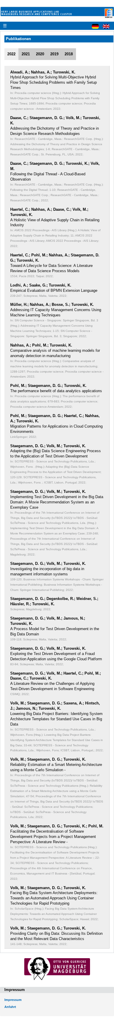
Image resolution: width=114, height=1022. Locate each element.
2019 (54, 54)
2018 (69, 54)
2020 (40, 54)
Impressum (13, 1000)
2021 (26, 54)
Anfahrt (10, 1007)
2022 (11, 54)
